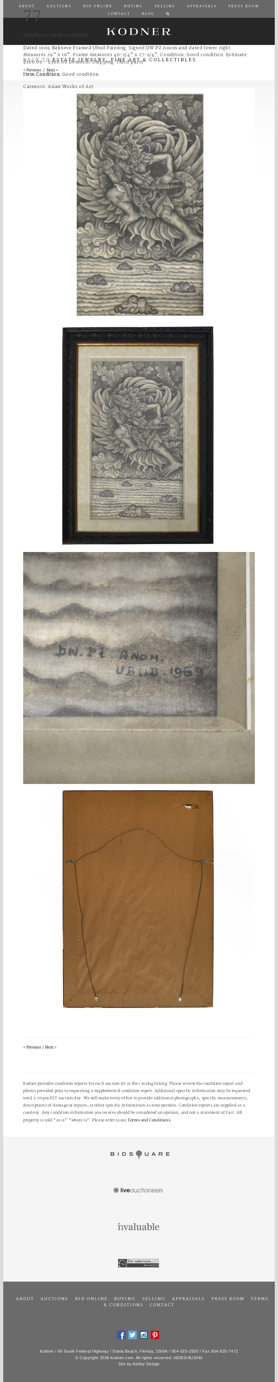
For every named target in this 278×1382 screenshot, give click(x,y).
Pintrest (155, 1335)
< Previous (32, 1048)
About (25, 1299)
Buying (124, 1299)
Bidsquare (139, 1155)
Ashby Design (146, 1364)
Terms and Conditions (148, 1120)
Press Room (227, 1299)
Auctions (54, 1299)
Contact (161, 1305)
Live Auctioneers (139, 1191)
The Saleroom (139, 1263)
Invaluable (139, 1227)
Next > (50, 1048)
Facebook (121, 1335)
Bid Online (91, 1299)
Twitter (132, 1335)
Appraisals (188, 1299)
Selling (153, 1299)
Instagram (143, 1335)
